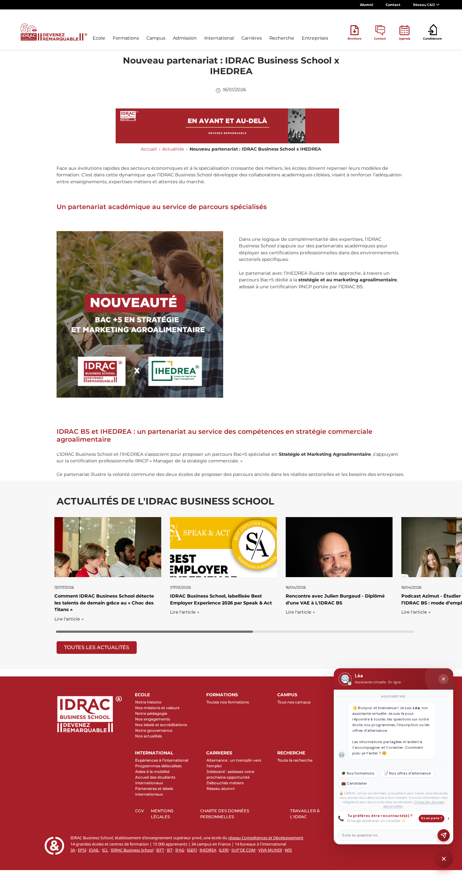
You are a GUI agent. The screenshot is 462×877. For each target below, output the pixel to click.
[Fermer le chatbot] (443, 679)
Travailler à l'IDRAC (305, 813)
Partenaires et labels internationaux (154, 791)
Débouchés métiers (225, 782)
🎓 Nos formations (357, 773)
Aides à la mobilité (152, 771)
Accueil (149, 149)
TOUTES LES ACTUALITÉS (96, 647)
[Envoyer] (443, 835)
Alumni (366, 5)
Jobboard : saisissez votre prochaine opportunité (230, 774)
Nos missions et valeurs (157, 707)
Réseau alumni (220, 788)
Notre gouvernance (153, 730)
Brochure (354, 38)
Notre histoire (148, 702)
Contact (393, 5)
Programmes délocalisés (158, 766)
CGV (139, 810)
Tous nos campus (294, 702)
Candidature (432, 38)
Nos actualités (148, 736)
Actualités (173, 149)
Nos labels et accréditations (161, 724)
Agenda (404, 38)
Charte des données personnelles (224, 813)
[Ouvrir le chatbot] (443, 858)
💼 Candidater (354, 783)
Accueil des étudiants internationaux (155, 780)
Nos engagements (152, 719)
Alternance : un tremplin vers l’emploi (233, 763)
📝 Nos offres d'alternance (407, 773)
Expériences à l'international (161, 760)
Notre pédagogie (151, 713)
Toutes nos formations (227, 702)
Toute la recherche (295, 760)
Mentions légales (162, 813)
